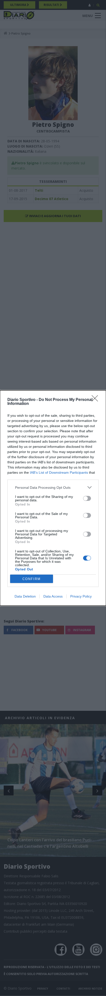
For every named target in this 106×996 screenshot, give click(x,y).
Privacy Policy (81, 596)
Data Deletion (25, 596)
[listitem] (53, 487)
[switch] (87, 498)
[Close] (96, 400)
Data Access (53, 596)
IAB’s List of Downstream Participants (59, 472)
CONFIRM (31, 579)
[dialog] (53, 498)
